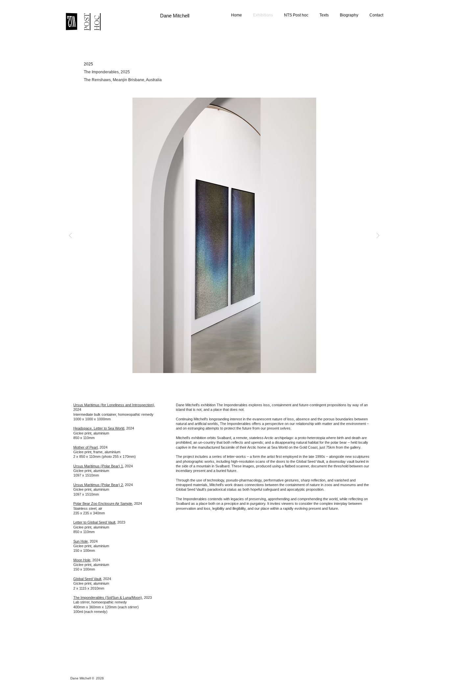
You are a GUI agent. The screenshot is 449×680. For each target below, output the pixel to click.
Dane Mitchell (174, 15)
